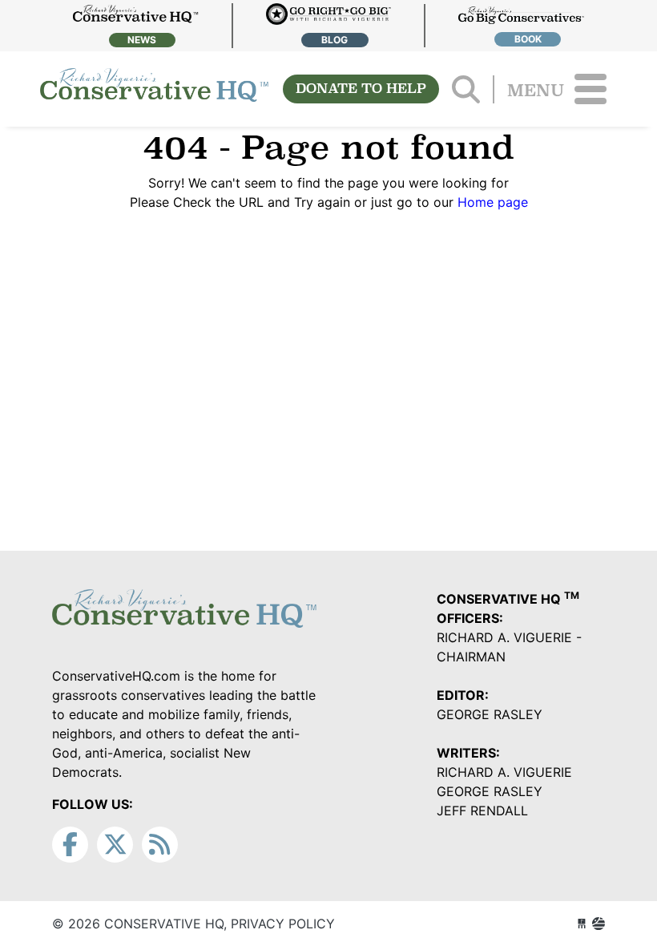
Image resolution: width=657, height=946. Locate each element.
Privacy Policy (283, 924)
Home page (492, 202)
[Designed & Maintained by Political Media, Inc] (581, 924)
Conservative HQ (154, 89)
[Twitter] (115, 845)
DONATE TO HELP (361, 88)
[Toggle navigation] (590, 89)
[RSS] (160, 845)
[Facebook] (70, 845)
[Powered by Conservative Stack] (598, 924)
